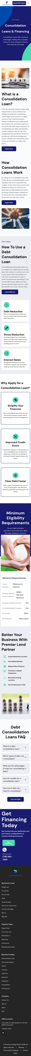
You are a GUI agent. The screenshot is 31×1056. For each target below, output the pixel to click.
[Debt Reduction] (7, 305)
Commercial (5, 943)
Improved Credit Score (15, 444)
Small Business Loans (8, 958)
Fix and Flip (5, 891)
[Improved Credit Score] (15, 436)
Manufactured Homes (8, 947)
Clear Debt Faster (15, 481)
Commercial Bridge (7, 909)
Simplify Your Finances (15, 407)
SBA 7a (4, 913)
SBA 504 (4, 916)
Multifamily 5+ (6, 936)
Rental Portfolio (6, 902)
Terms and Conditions (11, 1050)
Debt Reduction (13, 311)
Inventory (4, 970)
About (3, 1007)
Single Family (6, 928)
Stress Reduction (14, 334)
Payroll (4, 966)
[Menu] (28, 3)
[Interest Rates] (7, 353)
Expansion (5, 977)
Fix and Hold (5, 894)
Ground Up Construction (9, 905)
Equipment (5, 981)
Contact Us (5, 1000)
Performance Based (8, 962)
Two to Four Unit (6, 932)
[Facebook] (3, 1032)
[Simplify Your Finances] (15, 400)
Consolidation (6, 985)
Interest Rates (12, 359)
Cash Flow (5, 973)
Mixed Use (5, 939)
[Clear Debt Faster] (15, 475)
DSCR (3, 898)
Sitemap (21, 1047)
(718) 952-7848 (6, 1029)
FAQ (3, 1011)
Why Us (4, 1004)
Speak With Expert (19, 3)
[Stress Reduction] (7, 328)
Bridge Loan (5, 887)
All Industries (6, 988)
